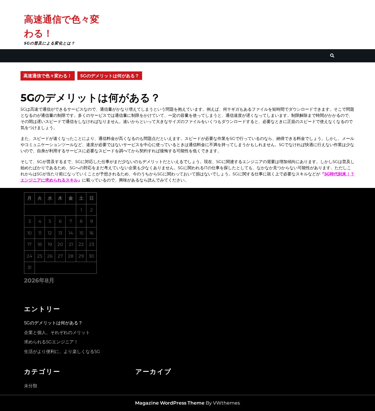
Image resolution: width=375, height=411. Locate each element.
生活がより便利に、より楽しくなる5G (62, 351)
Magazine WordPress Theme (169, 403)
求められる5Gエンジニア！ (51, 342)
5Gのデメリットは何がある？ (53, 323)
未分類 (30, 385)
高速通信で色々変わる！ (47, 75)
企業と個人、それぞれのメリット (57, 332)
